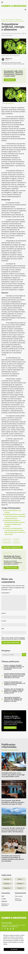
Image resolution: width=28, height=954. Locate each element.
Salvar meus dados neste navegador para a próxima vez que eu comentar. (13, 638)
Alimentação (6, 539)
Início (2, 19)
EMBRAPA (4, 901)
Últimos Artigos (10, 19)
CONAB (3, 899)
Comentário (5, 592)
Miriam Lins (8, 58)
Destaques (18, 19)
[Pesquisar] (24, 654)
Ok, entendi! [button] (14, 949)
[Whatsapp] (2, 929)
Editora (7, 60)
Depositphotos (10, 103)
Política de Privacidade (18, 899)
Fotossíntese (7, 542)
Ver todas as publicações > (10, 750)
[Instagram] (5, 929)
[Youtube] (10, 929)
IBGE (2, 896)
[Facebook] (7, 929)
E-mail (3, 621)
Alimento (16, 539)
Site (2, 628)
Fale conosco (18, 896)
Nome (3, 613)
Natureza (16, 542)
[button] (2, 2)
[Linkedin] (13, 929)
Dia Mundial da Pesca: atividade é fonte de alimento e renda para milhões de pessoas (14, 516)
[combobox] (11, 654)
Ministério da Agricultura (5, 904)
